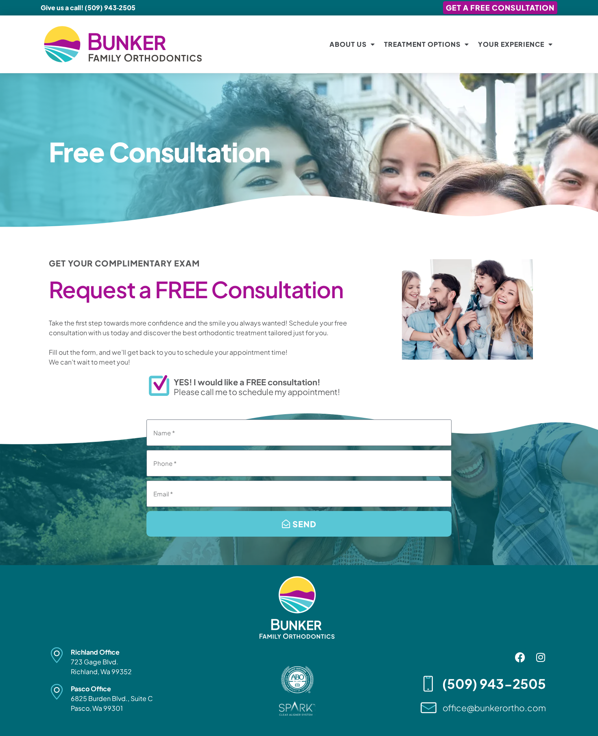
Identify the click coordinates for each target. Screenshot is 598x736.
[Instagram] (540, 657)
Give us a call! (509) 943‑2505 (88, 7)
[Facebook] (520, 657)
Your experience (511, 44)
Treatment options (422, 44)
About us (348, 44)
